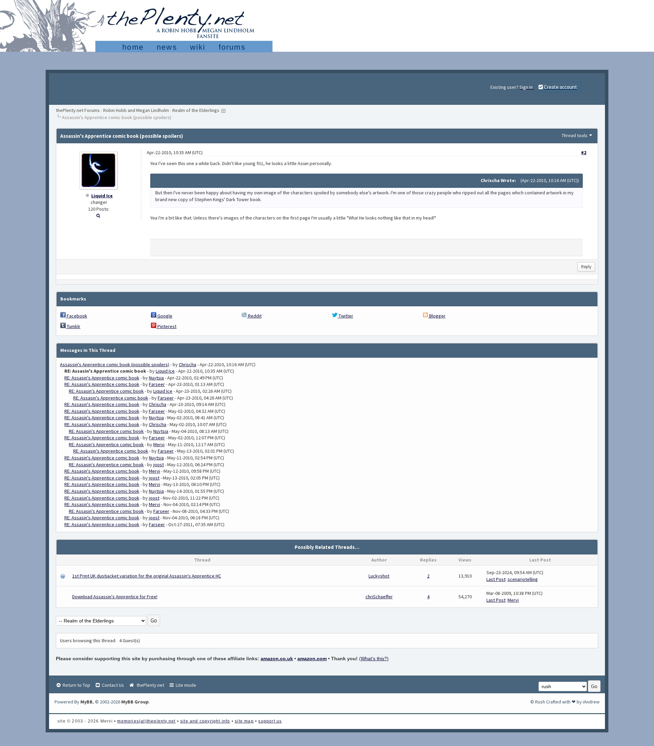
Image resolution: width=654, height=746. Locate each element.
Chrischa (187, 364)
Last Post (495, 579)
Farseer (157, 384)
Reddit (254, 316)
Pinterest (166, 326)
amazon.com (312, 658)
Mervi (159, 444)
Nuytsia (156, 378)
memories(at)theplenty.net (146, 721)
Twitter (345, 316)
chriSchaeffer (379, 597)
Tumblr (73, 326)
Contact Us (112, 685)
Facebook (76, 316)
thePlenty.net (149, 685)
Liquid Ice (102, 196)
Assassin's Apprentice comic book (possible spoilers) (114, 364)
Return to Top (76, 685)
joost (158, 464)
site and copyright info (205, 721)
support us (270, 721)
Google (164, 316)
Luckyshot (379, 576)
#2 (583, 152)
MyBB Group (135, 702)
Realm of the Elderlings (195, 110)
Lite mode (185, 685)
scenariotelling (523, 579)
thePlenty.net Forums (78, 110)
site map (244, 721)
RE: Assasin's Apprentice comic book (101, 378)
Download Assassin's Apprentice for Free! (114, 597)
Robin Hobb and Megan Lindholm (136, 110)
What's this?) (375, 658)
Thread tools (575, 135)
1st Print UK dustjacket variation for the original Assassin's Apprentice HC (146, 576)
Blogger (437, 316)
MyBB (86, 702)
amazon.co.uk (277, 658)
